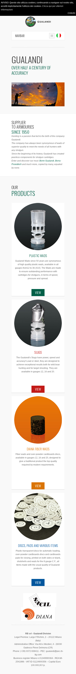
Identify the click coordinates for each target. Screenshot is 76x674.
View (38, 292)
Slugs (38, 352)
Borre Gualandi (46, 161)
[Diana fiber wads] (38, 420)
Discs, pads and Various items (38, 545)
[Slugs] (38, 323)
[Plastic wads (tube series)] (38, 226)
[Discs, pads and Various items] (38, 516)
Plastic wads (38, 255)
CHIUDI (71, 13)
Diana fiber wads (38, 449)
